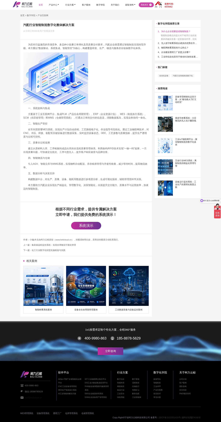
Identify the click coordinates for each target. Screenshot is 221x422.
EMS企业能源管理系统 (94, 394)
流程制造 (135, 383)
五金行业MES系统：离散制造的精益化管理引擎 (185, 163)
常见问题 (157, 397)
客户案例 (183, 383)
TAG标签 (196, 417)
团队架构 (183, 386)
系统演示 (86, 226)
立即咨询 (110, 351)
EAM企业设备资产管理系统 (96, 397)
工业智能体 (136, 397)
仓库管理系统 (71, 413)
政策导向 (157, 379)
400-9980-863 (95, 338)
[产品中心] (54, 0)
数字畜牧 (135, 379)
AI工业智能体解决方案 (67, 394)
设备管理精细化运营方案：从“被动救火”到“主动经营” (185, 99)
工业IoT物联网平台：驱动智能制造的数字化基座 (186, 142)
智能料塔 (120, 383)
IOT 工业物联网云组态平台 (95, 379)
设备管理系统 (43, 413)
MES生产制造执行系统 (67, 390)
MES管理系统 (26, 413)
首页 (22, 15)
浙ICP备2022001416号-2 (171, 417)
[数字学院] (100, 0)
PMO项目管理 (185, 394)
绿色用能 (120, 397)
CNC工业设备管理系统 (67, 386)
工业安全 (120, 394)
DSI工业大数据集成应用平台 (96, 383)
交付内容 (183, 390)
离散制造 (120, 386)
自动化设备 (163, 76)
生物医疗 (135, 386)
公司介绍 (183, 379)
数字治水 (120, 379)
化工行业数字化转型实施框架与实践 (48, 250)
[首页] (41, 0)
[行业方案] (70, 0)
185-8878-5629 (129, 338)
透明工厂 (57, 413)
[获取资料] (130, 0)
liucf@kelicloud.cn (33, 397)
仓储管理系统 (87, 413)
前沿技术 (157, 394)
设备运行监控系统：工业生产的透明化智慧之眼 (185, 184)
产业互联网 (43, 15)
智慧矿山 (135, 390)
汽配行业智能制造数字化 (183, 76)
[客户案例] (86, 0)
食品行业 (120, 390)
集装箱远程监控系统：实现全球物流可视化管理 (54, 245)
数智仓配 (135, 394)
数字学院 (31, 15)
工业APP (157, 386)
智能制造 (157, 383)
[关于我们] (115, 0)
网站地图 (187, 417)
